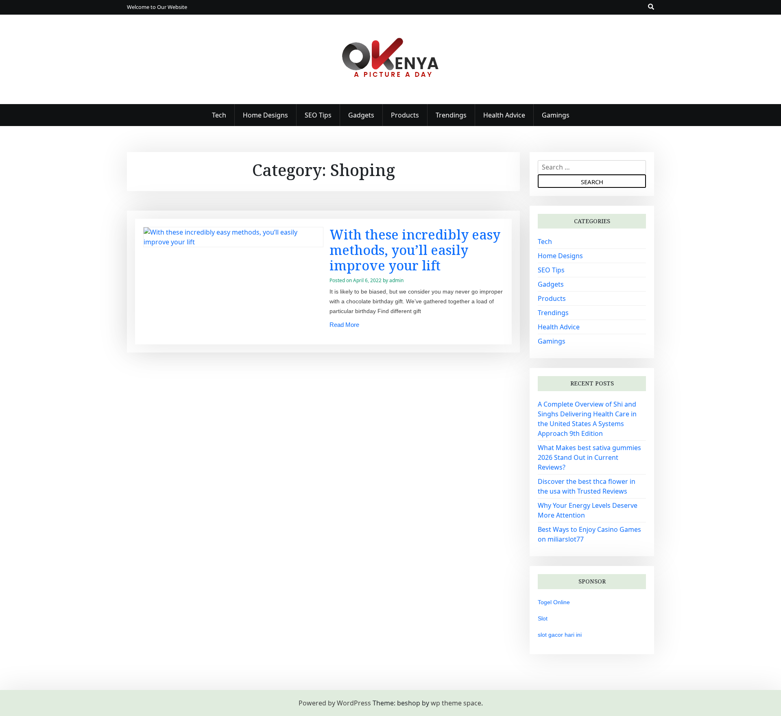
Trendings (451, 115)
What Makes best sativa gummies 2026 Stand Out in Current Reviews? (589, 457)
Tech (219, 115)
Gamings (555, 115)
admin (396, 280)
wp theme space (456, 703)
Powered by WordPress (335, 703)
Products (405, 115)
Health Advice (504, 115)
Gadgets (361, 115)
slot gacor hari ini (560, 634)
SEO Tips (318, 115)
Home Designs (265, 115)
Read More (344, 324)
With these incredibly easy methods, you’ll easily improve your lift (414, 250)
